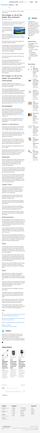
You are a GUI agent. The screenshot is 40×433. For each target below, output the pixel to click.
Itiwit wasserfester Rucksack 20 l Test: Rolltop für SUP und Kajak (13, 363)
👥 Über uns (11, 4)
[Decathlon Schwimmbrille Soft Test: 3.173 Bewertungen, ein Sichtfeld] (30, 81)
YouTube (3, 411)
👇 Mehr (35, 1)
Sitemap (32, 413)
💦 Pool (13, 415)
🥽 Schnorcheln (23, 408)
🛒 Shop (16, 4)
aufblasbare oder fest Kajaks (18, 35)
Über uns (32, 409)
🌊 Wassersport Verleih (13, 1)
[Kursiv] (7, 391)
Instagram (3, 414)
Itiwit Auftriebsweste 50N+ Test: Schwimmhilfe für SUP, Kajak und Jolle (22, 363)
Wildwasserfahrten (33, 55)
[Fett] (6, 391)
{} (18, 391)
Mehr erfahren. (11, 24)
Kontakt (32, 411)
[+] (19, 391)
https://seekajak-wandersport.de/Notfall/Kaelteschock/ (14, 322)
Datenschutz (36, 426)
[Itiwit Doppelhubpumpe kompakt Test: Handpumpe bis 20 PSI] (30, 139)
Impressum (32, 426)
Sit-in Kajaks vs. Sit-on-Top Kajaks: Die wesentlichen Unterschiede (33, 45)
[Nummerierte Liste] (11, 391)
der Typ (3, 28)
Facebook (3, 417)
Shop (32, 408)
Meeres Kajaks (21, 151)
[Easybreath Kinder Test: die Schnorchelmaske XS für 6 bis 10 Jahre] (30, 92)
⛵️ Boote (13, 409)
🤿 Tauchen (22, 415)
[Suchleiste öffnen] (9, 7)
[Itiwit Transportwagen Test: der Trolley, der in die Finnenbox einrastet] (30, 127)
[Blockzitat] (14, 391)
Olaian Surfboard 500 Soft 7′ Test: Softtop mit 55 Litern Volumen (36, 104)
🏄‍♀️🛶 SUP (21, 1)
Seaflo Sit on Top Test (17, 102)
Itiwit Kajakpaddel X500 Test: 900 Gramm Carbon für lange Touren (5, 363)
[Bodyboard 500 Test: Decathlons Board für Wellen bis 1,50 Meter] (30, 115)
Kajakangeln (32, 52)
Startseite (4, 11)
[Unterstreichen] (9, 391)
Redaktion (8, 331)
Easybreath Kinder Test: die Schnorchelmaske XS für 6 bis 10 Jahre (36, 93)
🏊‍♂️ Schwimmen (23, 409)
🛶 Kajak (26, 1)
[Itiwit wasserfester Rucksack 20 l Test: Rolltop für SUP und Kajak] (13, 355)
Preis (29, 57)
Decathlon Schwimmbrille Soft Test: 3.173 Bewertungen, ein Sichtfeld (36, 82)
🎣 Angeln (31, 1)
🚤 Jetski (13, 411)
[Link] (17, 391)
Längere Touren (33, 54)
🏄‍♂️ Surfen (22, 413)
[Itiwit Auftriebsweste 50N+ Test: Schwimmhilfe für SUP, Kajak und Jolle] (22, 355)
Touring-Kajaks (6, 232)
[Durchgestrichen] (10, 391)
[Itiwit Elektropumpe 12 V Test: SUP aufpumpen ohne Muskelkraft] (30, 151)
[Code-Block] (15, 391)
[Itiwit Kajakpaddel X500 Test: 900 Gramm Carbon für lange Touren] (5, 355)
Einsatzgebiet (31, 47)
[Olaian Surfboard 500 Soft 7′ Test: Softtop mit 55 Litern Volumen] (30, 103)
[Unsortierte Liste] (13, 391)
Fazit (29, 59)
